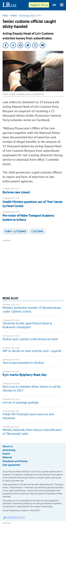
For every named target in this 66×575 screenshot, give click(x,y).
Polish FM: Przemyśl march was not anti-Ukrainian (29, 416)
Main (5, 15)
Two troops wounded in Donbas (23, 363)
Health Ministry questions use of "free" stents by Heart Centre (32, 204)
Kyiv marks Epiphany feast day (24, 374)
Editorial (7, 457)
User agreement (11, 464)
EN (54, 5)
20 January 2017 (27, 15)
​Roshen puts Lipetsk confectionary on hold (30, 339)
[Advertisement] (33, 267)
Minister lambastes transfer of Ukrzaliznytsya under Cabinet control (32, 310)
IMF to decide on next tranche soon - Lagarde (32, 351)
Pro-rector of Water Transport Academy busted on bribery (28, 217)
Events (6, 453)
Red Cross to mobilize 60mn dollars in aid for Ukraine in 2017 (32, 388)
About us (8, 446)
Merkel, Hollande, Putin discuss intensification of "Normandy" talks (32, 432)
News (14, 15)
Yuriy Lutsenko (15, 231)
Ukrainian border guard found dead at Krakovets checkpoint (27, 325)
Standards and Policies (15, 461)
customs (37, 231)
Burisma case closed (16, 192)
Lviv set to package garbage (21, 402)
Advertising (9, 450)
